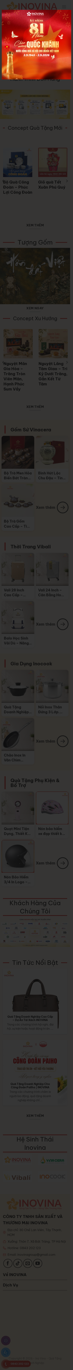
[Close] (64, 13)
